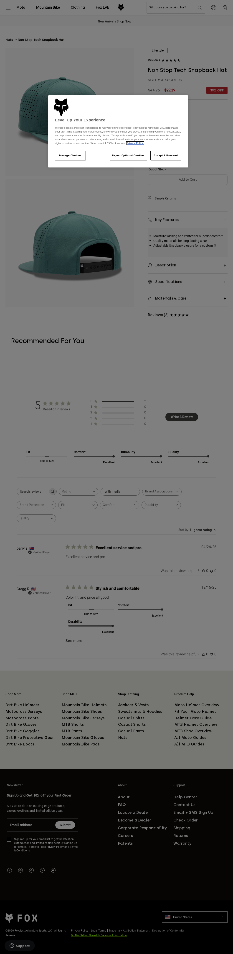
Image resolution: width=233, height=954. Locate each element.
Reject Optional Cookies (128, 155)
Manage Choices (70, 155)
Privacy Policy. (135, 143)
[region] (118, 131)
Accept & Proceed (166, 155)
